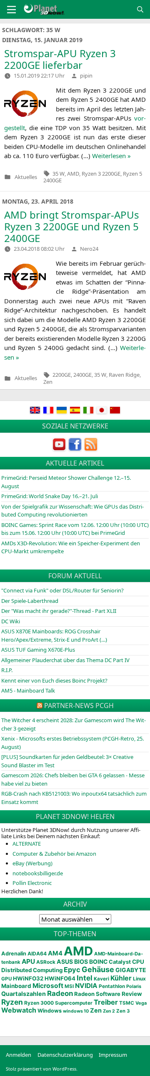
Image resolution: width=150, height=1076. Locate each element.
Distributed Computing (31, 970)
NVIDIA (86, 986)
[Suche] (140, 9)
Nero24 (89, 248)
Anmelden (18, 1054)
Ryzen (12, 1002)
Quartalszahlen (23, 993)
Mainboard (16, 986)
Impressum (113, 1054)
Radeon (60, 993)
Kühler (121, 978)
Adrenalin (13, 953)
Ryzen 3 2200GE (101, 173)
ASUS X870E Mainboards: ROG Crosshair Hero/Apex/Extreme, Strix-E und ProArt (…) (54, 635)
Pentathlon (112, 986)
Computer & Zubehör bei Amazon (54, 853)
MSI (69, 986)
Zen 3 (123, 1011)
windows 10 (76, 1011)
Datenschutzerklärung (65, 1054)
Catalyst (120, 962)
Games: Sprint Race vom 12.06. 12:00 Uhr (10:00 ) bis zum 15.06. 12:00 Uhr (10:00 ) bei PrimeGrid (75, 529)
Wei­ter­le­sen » (111, 155)
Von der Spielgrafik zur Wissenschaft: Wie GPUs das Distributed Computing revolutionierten (72, 511)
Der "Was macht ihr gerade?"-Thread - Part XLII (58, 611)
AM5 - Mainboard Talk (28, 690)
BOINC (98, 961)
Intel (84, 978)
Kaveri (101, 979)
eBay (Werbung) (32, 863)
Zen (47, 382)
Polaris (133, 986)
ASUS (65, 961)
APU (28, 961)
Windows (50, 1011)
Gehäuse (98, 969)
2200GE (61, 374)
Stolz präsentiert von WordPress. (42, 1069)
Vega (141, 1003)
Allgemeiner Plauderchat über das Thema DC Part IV (65, 660)
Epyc (72, 969)
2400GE (82, 374)
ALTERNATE (26, 843)
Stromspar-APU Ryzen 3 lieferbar (60, 59)
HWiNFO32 (28, 978)
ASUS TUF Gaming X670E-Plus (38, 649)
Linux (139, 979)
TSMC (126, 1003)
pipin (86, 75)
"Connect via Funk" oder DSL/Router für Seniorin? (62, 590)
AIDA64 (37, 953)
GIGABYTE (130, 970)
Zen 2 (109, 1011)
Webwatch (18, 1010)
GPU (6, 979)
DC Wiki (10, 621)
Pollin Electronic (32, 883)
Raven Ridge (124, 374)
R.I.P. (6, 670)
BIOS (81, 961)
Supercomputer (73, 1003)
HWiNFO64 (60, 978)
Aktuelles (26, 177)
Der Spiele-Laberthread (29, 601)
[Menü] (11, 9)
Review (132, 993)
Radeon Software (97, 993)
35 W (58, 173)
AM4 (55, 953)
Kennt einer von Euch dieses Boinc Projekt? (54, 680)
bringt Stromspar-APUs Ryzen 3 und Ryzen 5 (71, 226)
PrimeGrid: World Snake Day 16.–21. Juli (49, 496)
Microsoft (47, 986)
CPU (138, 961)
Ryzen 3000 (39, 1003)
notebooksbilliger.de (37, 873)
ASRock (45, 962)
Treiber (106, 1002)
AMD (73, 173)
